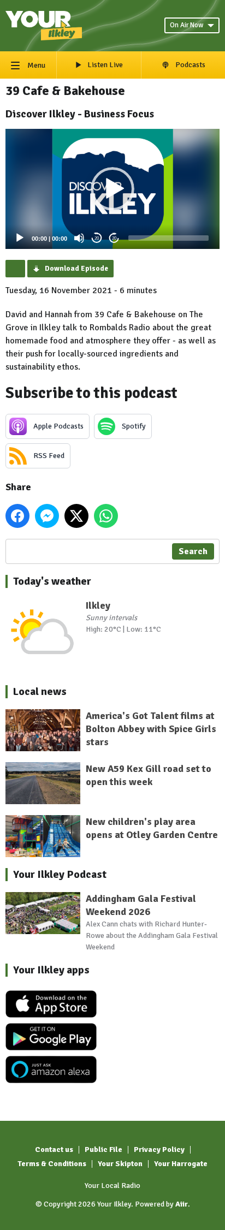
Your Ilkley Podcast (59, 874)
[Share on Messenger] (47, 516)
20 (96, 238)
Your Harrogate (181, 1163)
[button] (112, 189)
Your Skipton (120, 1163)
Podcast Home (15, 268)
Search (193, 551)
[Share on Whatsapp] (106, 516)
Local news (40, 691)
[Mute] (79, 238)
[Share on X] (76, 516)
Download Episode (76, 268)
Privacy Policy (159, 1149)
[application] (112, 189)
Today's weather (52, 581)
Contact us (54, 1149)
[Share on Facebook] (17, 516)
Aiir (181, 1204)
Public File (103, 1149)
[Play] (19, 238)
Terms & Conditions (51, 1163)
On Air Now (186, 25)
